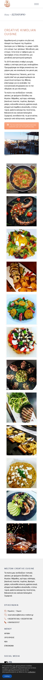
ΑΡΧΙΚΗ (7, 633)
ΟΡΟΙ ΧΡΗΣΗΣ (9, 637)
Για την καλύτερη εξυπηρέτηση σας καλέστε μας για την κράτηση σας (22, 126)
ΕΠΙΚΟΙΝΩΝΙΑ (9, 646)
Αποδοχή (7, 676)
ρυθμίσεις (32, 672)
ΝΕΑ (5, 642)
